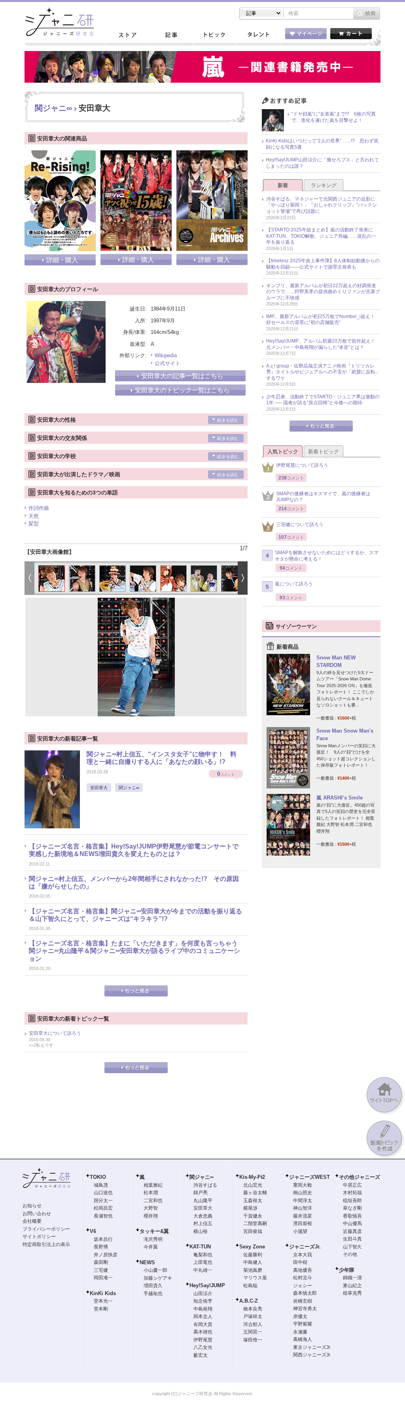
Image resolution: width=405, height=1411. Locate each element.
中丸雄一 (202, 1270)
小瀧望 (300, 1231)
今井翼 (151, 1247)
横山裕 (200, 1231)
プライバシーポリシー (46, 1229)
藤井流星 (302, 1216)
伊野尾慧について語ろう (302, 465)
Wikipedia (166, 355)
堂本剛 (101, 1309)
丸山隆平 (202, 1200)
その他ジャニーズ (359, 1177)
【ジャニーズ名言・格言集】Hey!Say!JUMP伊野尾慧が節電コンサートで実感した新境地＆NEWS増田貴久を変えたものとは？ (133, 850)
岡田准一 (103, 1277)
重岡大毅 (302, 1185)
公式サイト (167, 363)
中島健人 (252, 1262)
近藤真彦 (352, 1231)
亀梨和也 (202, 1255)
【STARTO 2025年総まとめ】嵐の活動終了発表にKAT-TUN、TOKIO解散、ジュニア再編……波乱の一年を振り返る (321, 236)
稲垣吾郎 (352, 1200)
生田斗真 (352, 1239)
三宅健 (101, 1270)
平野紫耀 (302, 1324)
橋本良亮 (252, 1309)
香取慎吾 (352, 1216)
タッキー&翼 (154, 1231)
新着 (283, 185)
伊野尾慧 (202, 1340)
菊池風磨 (252, 1270)
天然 (33, 516)
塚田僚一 (252, 1340)
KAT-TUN (200, 1247)
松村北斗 (302, 1277)
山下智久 (352, 1247)
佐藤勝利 (252, 1255)
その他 (350, 1254)
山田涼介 (202, 1293)
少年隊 (346, 1270)
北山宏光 (252, 1185)
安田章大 (99, 787)
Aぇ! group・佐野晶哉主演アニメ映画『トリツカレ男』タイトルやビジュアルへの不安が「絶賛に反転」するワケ (323, 372)
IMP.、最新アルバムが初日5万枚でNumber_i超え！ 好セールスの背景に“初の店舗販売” (323, 320)
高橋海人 (302, 1339)
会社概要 (32, 1221)
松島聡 (250, 1285)
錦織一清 (352, 1277)
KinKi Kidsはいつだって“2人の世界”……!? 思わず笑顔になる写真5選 (322, 144)
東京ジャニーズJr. (312, 1347)
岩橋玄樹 (302, 1301)
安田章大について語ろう (55, 1033)
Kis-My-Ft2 (252, 1177)
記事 (171, 35)
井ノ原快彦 (105, 1255)
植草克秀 (352, 1293)
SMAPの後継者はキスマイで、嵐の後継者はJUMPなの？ (323, 497)
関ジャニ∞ (53, 108)
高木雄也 (202, 1332)
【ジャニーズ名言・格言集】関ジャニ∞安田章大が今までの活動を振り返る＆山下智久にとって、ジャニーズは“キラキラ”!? (135, 915)
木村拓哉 (352, 1192)
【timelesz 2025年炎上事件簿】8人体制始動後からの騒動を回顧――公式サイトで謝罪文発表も (323, 264)
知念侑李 (202, 1301)
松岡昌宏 (103, 1208)
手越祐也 (153, 1293)
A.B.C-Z (248, 1301)
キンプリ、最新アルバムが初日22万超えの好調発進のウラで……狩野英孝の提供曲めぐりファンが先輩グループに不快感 (323, 292)
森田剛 (101, 1262)
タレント (258, 35)
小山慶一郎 (155, 1270)
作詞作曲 (38, 508)
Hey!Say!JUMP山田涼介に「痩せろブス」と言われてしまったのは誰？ (322, 163)
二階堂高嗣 (255, 1223)
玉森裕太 (252, 1200)
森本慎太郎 (305, 1293)
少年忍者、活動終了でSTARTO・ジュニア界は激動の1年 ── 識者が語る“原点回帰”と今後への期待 (323, 400)
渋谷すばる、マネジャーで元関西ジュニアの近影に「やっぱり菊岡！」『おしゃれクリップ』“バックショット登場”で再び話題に (321, 205)
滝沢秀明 (153, 1239)
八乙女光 (202, 1347)
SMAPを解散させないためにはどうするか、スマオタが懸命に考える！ (327, 556)
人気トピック (282, 452)
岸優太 (300, 1316)
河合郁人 (252, 1324)
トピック (214, 35)
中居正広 (352, 1185)
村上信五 (202, 1223)
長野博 (101, 1247)
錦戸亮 (200, 1192)
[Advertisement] (321, 1004)
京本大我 (302, 1255)
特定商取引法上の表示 (46, 1244)
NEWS (147, 1262)
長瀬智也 (103, 1216)
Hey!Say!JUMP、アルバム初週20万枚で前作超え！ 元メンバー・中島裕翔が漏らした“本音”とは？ (323, 344)
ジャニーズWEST (309, 1177)
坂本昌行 (103, 1239)
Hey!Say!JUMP (207, 1285)
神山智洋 (302, 1208)
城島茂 (101, 1185)
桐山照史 (302, 1192)
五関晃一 (252, 1332)
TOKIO (98, 1177)
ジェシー (302, 1285)
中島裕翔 (202, 1309)
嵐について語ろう (294, 584)
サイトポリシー (39, 1236)
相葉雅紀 (153, 1185)
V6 (93, 1231)
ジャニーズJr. (305, 1247)
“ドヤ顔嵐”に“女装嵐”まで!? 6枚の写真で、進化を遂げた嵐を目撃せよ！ (333, 117)
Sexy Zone (252, 1247)
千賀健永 (252, 1216)
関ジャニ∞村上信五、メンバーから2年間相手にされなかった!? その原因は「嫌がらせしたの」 (134, 882)
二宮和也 (153, 1200)
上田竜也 (202, 1262)
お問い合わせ (37, 1213)
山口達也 (103, 1192)
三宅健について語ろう (300, 524)
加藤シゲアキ (158, 1278)
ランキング (324, 185)
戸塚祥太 (252, 1316)
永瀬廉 (300, 1332)
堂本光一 (103, 1301)
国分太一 (103, 1200)
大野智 (151, 1208)
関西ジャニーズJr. (312, 1355)
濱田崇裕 (302, 1223)
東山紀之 (352, 1285)
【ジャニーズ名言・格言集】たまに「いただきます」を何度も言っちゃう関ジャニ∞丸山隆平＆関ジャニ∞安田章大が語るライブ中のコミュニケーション (134, 951)
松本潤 (151, 1192)
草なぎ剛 (352, 1208)
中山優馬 (352, 1223)
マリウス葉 (255, 1277)
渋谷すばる (205, 1185)
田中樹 (300, 1262)
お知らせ (32, 1205)
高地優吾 (302, 1270)
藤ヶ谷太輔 (255, 1192)
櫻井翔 (151, 1216)
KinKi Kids (103, 1293)
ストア (127, 35)
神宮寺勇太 (305, 1308)
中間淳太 (302, 1200)
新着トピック (323, 452)
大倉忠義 (202, 1216)
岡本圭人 (202, 1316)
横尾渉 (250, 1208)
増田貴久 (153, 1285)
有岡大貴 (202, 1324)
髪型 (33, 524)
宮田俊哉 (252, 1231)
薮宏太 (200, 1355)
